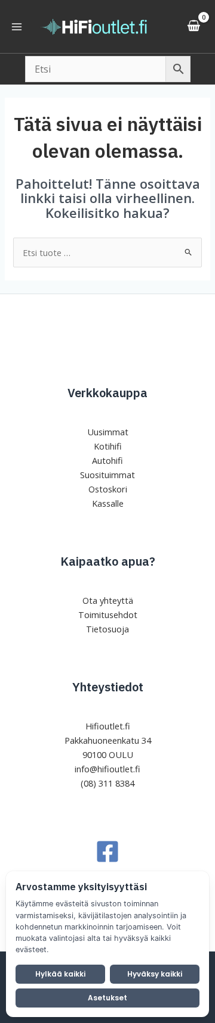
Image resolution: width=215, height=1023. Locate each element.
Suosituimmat (107, 475)
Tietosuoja (107, 629)
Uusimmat (107, 432)
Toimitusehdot (107, 614)
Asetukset (107, 998)
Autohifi (107, 460)
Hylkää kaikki (60, 974)
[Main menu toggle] (17, 26)
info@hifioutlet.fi (107, 769)
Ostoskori (107, 489)
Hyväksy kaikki (154, 974)
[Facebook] (107, 851)
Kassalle (108, 503)
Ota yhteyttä (107, 600)
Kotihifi (108, 446)
